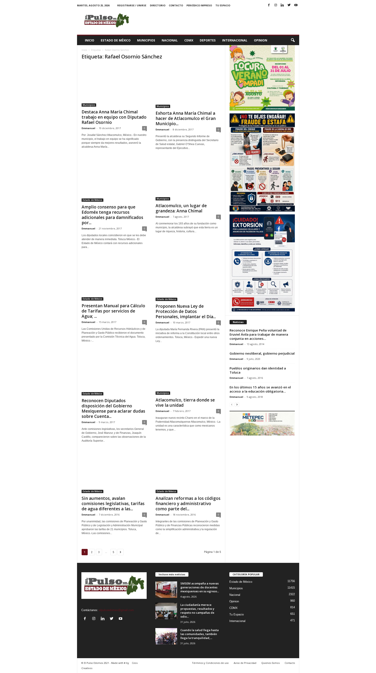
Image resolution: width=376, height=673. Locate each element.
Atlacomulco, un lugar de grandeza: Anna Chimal (181, 208)
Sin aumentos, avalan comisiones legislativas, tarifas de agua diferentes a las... (113, 503)
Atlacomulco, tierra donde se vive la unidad (185, 402)
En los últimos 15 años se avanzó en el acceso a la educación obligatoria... (260, 389)
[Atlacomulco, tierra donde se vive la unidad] (188, 373)
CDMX (188, 40)
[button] (292, 40)
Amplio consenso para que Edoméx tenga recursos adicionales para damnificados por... (112, 214)
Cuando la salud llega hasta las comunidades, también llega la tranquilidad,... (199, 634)
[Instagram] (275, 5)
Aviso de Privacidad (245, 662)
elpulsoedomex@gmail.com (116, 610)
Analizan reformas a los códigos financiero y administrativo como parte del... (188, 503)
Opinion (260, 40)
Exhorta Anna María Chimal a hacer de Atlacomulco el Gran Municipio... (186, 118)
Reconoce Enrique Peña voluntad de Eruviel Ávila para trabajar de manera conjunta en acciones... (259, 334)
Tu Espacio (222, 5)
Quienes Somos (270, 662)
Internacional (234, 40)
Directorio (157, 5)
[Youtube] (296, 5)
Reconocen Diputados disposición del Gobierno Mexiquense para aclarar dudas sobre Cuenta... (113, 408)
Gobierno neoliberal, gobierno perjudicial (262, 353)
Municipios (146, 40)
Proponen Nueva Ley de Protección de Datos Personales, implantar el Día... (186, 311)
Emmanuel (88, 128)
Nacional (170, 40)
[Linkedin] (282, 5)
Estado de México (116, 40)
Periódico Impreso (199, 5)
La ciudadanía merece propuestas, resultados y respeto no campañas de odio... (197, 610)
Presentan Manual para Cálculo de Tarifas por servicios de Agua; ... (113, 311)
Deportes (208, 40)
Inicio (89, 40)
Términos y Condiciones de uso (210, 662)
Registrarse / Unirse (131, 5)
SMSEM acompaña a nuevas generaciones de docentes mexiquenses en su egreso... (199, 587)
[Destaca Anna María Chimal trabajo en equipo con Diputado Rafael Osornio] (114, 85)
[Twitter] (289, 5)
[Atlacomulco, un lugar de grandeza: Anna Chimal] (188, 179)
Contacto (176, 5)
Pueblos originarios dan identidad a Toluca (258, 370)
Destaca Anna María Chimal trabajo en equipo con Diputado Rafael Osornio (114, 117)
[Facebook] (269, 5)
